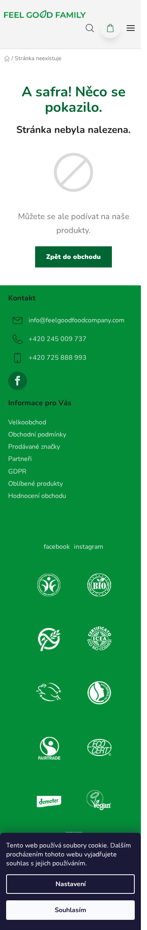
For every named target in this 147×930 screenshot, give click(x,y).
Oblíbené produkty (35, 483)
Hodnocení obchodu (37, 495)
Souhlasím (70, 910)
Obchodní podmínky (37, 434)
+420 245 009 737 (58, 339)
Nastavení (71, 884)
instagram (88, 546)
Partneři (20, 458)
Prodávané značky (34, 446)
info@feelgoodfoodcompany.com (77, 320)
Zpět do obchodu (73, 256)
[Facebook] (17, 381)
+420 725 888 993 (58, 357)
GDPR (17, 471)
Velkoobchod (27, 422)
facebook (57, 546)
